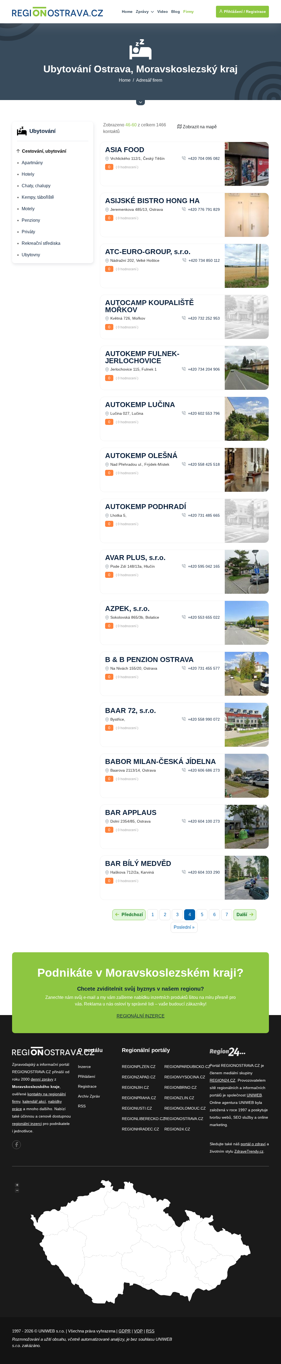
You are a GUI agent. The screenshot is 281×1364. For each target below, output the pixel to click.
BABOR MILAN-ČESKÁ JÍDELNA (160, 761)
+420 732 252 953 (203, 318)
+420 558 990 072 (203, 719)
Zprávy (143, 11)
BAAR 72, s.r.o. (130, 710)
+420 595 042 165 (203, 566)
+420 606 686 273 (203, 770)
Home (127, 11)
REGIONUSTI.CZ (137, 1108)
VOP (138, 1331)
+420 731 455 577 (203, 668)
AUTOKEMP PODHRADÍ (145, 506)
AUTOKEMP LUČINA (140, 404)
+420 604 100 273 (203, 821)
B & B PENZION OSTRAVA (149, 659)
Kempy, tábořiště (38, 197)
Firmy (188, 11)
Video (162, 11)
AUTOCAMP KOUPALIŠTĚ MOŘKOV (149, 306)
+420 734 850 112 (203, 260)
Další (242, 914)
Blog (175, 11)
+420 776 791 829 (203, 209)
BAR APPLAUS (130, 812)
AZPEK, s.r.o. (127, 608)
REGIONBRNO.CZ (180, 1087)
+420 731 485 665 (203, 515)
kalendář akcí (34, 1101)
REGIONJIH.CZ (135, 1087)
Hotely (28, 174)
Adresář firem (149, 80)
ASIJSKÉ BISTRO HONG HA (152, 200)
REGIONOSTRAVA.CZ (183, 1118)
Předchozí (131, 914)
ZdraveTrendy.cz (248, 1151)
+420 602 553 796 (203, 413)
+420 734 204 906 (203, 369)
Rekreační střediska (41, 243)
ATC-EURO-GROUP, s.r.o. (147, 251)
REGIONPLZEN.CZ (139, 1066)
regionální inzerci (27, 1123)
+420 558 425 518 (203, 464)
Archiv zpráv (89, 1096)
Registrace (256, 11)
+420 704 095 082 (203, 158)
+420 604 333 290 (203, 872)
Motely (28, 208)
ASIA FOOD (124, 150)
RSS (82, 1106)
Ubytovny (31, 254)
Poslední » (184, 927)
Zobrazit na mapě (199, 126)
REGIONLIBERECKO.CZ (143, 1118)
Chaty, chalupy (36, 185)
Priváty (28, 231)
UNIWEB (254, 1095)
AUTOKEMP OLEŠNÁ (141, 455)
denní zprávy (42, 1079)
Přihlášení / (234, 11)
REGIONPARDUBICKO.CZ (187, 1066)
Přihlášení (86, 1076)
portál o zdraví (253, 1144)
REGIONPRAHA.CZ (139, 1098)
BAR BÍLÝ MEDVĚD (138, 863)
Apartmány (32, 162)
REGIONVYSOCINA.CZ (184, 1077)
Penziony (31, 220)
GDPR (125, 1331)
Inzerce (84, 1066)
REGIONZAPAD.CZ (139, 1077)
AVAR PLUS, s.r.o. (135, 557)
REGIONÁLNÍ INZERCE (141, 1016)
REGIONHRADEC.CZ (140, 1129)
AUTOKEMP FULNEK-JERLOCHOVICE (142, 357)
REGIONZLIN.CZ (179, 1098)
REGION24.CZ (177, 1129)
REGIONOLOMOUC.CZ (185, 1108)
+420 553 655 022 (203, 617)
